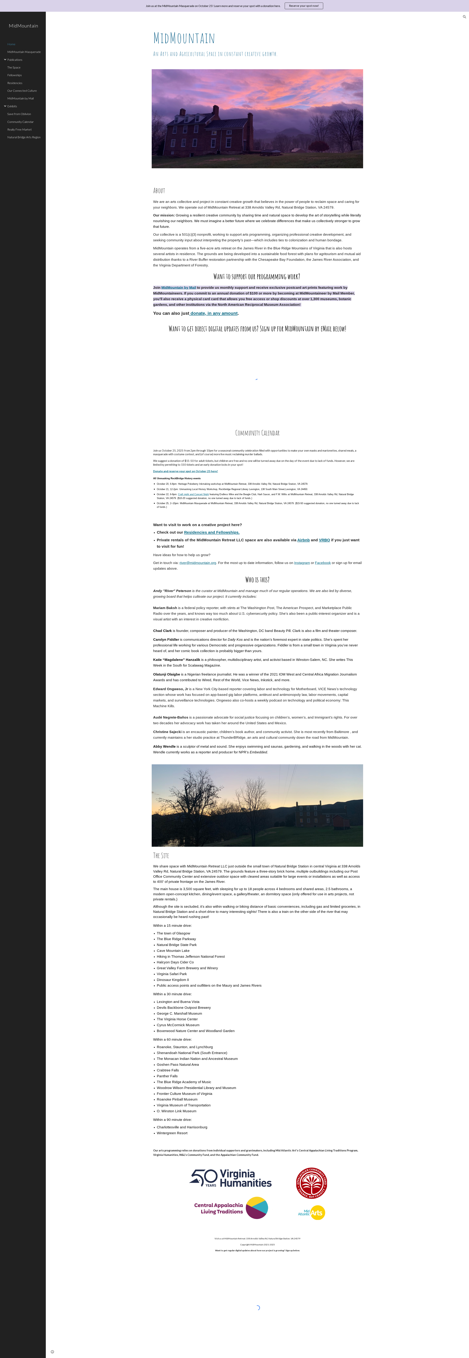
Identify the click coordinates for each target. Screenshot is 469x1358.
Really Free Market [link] (19, 129)
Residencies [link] (14, 83)
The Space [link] (14, 67)
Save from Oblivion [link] (19, 114)
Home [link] (11, 44)
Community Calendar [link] (20, 121)
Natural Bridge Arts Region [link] (23, 137)
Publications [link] (14, 59)
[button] (464, 16)
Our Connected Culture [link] (22, 90)
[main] (257, 43)
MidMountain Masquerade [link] (24, 51)
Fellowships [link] (14, 75)
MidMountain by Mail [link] (20, 98)
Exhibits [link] (12, 106)
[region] (234, 6)
